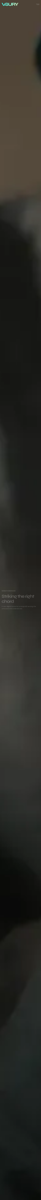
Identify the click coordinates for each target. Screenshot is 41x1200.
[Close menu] (34, 4)
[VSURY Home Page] (10, 4)
